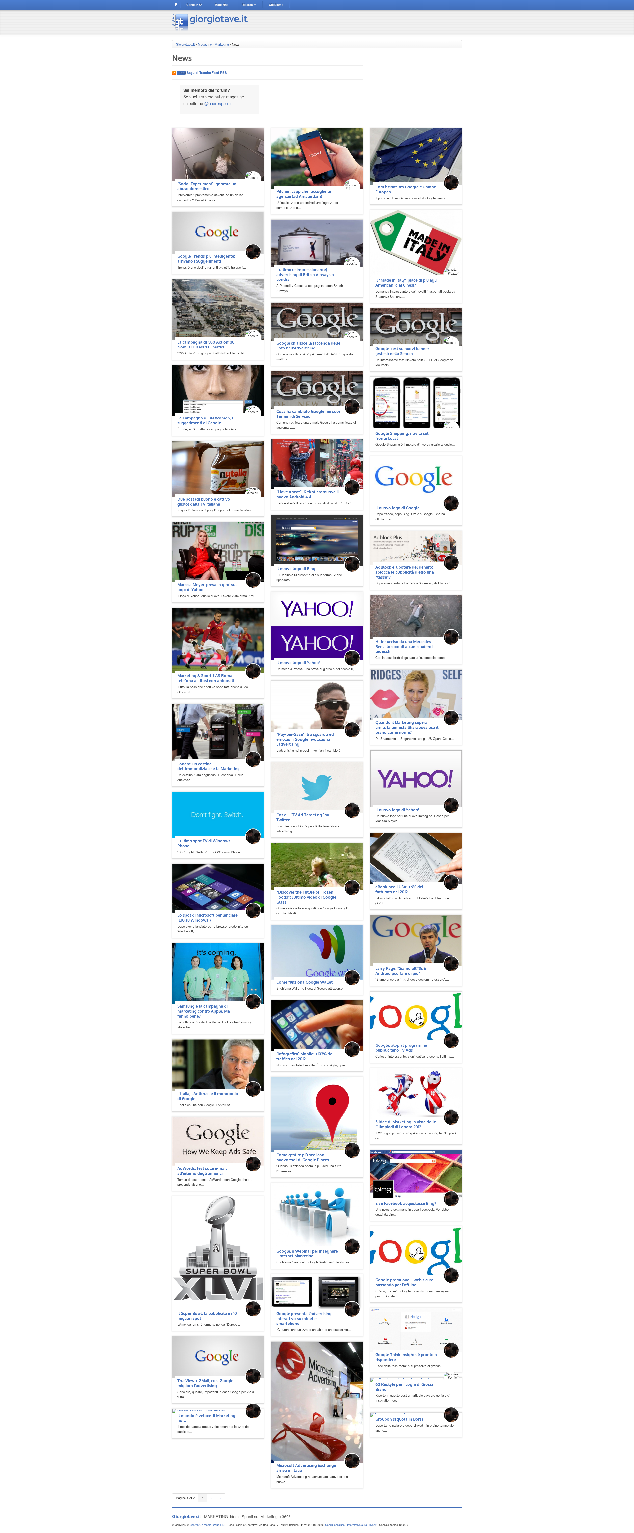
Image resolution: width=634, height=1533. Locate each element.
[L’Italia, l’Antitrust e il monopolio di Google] (218, 1065)
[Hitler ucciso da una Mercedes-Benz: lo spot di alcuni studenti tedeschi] (416, 616)
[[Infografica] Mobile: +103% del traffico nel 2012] (317, 1025)
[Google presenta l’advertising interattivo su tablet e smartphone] (317, 1292)
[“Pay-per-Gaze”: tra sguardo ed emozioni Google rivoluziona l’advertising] (317, 705)
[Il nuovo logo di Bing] (317, 540)
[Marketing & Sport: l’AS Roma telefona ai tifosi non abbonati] (218, 640)
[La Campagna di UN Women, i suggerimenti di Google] (218, 390)
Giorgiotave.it (185, 44)
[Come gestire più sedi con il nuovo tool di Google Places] (314, 1114)
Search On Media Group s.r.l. (207, 1525)
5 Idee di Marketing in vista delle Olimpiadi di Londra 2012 (405, 1124)
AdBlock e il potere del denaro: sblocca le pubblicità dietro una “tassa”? (404, 572)
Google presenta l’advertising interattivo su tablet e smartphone (304, 1318)
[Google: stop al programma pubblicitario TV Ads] (416, 1016)
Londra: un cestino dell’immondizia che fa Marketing (208, 766)
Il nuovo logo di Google (397, 507)
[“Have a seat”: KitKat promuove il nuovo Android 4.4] (317, 464)
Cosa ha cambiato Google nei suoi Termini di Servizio (308, 414)
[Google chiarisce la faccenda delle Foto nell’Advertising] (317, 321)
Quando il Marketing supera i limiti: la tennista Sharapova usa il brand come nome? (406, 727)
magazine (221, 4)
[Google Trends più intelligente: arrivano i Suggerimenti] (218, 232)
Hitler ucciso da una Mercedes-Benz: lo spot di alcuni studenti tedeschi (404, 646)
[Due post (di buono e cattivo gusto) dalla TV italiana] (218, 468)
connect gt (194, 4)
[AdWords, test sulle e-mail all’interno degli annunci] (218, 1140)
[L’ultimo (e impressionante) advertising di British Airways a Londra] (317, 243)
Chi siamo (276, 4)
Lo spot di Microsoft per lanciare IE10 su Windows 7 (207, 918)
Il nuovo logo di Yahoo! (298, 662)
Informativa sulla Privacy (362, 1525)
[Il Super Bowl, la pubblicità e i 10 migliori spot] (218, 1253)
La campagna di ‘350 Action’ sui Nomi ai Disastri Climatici (206, 344)
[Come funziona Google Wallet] (317, 952)
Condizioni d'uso (335, 1525)
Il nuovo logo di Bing (295, 568)
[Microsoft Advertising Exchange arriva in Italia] (317, 1401)
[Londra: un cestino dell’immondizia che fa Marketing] (218, 732)
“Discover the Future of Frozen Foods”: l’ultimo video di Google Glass (306, 897)
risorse (248, 4)
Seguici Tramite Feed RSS (206, 72)
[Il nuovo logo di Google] (416, 480)
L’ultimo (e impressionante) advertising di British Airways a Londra (305, 274)
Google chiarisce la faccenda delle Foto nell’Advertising (308, 345)
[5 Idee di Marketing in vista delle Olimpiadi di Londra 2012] (416, 1093)
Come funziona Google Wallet (304, 982)
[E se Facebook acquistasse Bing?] (416, 1175)
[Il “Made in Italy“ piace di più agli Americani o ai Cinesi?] (416, 243)
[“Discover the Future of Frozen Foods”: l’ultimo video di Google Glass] (317, 865)
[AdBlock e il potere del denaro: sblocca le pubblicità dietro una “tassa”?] (416, 547)
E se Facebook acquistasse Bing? (405, 1203)
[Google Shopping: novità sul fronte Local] (416, 403)
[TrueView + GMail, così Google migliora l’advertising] (218, 1356)
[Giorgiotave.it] (210, 22)
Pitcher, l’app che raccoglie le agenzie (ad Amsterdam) (303, 194)
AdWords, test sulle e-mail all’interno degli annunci (202, 1171)
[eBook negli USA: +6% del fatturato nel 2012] (416, 858)
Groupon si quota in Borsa (399, 1419)
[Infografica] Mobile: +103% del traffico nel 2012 (305, 1056)
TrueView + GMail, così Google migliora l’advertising (205, 1383)
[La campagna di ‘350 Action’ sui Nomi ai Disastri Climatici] (218, 309)
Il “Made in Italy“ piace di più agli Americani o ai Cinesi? (406, 283)
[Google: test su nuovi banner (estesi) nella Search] (416, 327)
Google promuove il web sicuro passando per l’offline (404, 1282)
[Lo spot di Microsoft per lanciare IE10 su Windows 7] (218, 887)
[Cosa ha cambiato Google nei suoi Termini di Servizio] (317, 389)
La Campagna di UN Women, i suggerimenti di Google (205, 420)
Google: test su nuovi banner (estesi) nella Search (402, 351)
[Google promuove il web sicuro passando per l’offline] (416, 1251)
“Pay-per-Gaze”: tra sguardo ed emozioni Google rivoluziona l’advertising (305, 739)
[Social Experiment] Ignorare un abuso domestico (206, 186)
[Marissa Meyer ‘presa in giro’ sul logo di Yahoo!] (218, 551)
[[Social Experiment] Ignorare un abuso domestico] (218, 154)
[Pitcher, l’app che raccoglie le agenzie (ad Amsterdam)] (317, 158)
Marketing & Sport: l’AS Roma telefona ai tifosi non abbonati (205, 678)
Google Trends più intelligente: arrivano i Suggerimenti (206, 259)
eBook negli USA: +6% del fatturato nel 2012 (399, 889)
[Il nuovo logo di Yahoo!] (317, 625)
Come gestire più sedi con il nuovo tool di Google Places (302, 1157)
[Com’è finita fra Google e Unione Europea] (416, 156)
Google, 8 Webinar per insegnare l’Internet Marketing (307, 1253)
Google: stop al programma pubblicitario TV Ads (401, 1048)
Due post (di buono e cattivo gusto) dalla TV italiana (203, 502)
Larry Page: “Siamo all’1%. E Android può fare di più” (400, 971)
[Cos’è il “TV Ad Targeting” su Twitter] (317, 787)
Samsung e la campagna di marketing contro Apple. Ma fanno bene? (203, 1011)
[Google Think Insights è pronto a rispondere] (416, 1329)
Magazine (205, 44)
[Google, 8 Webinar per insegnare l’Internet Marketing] (317, 1215)
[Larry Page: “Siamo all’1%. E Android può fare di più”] (416, 940)
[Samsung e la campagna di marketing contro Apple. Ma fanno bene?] (218, 973)
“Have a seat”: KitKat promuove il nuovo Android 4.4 (307, 494)
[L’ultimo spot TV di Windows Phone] (218, 814)
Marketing (222, 44)
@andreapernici (219, 103)
